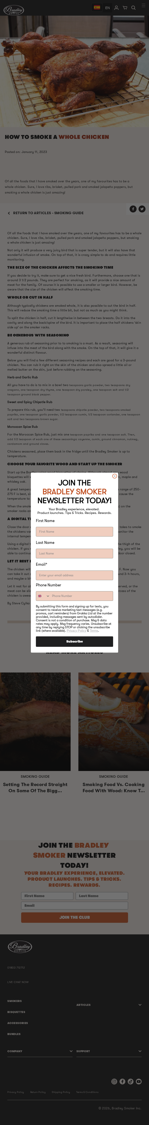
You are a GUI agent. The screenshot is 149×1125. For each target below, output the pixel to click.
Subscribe (74, 641)
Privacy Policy (76, 630)
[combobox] (43, 596)
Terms (94, 630)
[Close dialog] (115, 476)
